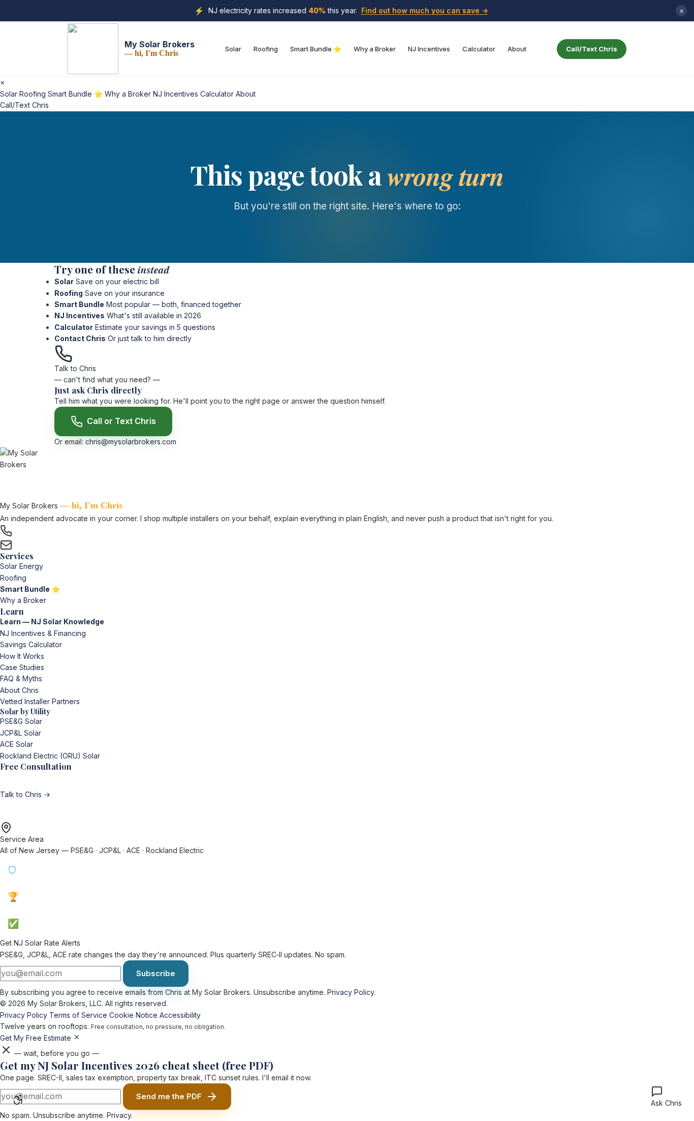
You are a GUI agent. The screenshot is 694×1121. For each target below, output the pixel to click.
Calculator (478, 49)
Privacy (119, 1115)
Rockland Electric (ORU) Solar (50, 755)
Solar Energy (21, 566)
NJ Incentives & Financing (43, 633)
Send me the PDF (169, 1096)
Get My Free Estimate (35, 1038)
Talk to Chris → (25, 794)
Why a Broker (375, 49)
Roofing (266, 49)
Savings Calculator (31, 644)
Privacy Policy (350, 992)
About (517, 49)
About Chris (19, 690)
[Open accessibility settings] (18, 1100)
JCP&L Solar (20, 733)
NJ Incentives (429, 49)
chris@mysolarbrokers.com (130, 441)
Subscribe (155, 973)
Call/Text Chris (591, 49)
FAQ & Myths (21, 678)
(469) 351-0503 (44, 530)
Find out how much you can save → (424, 10)
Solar (233, 49)
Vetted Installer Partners (40, 701)
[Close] (6, 1050)
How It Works (22, 656)
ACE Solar (16, 744)
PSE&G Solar (21, 721)
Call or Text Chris (121, 421)
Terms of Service (78, 1015)
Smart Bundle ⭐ (315, 49)
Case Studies (22, 667)
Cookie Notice (133, 1015)
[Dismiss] (76, 1037)
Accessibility (180, 1015)
